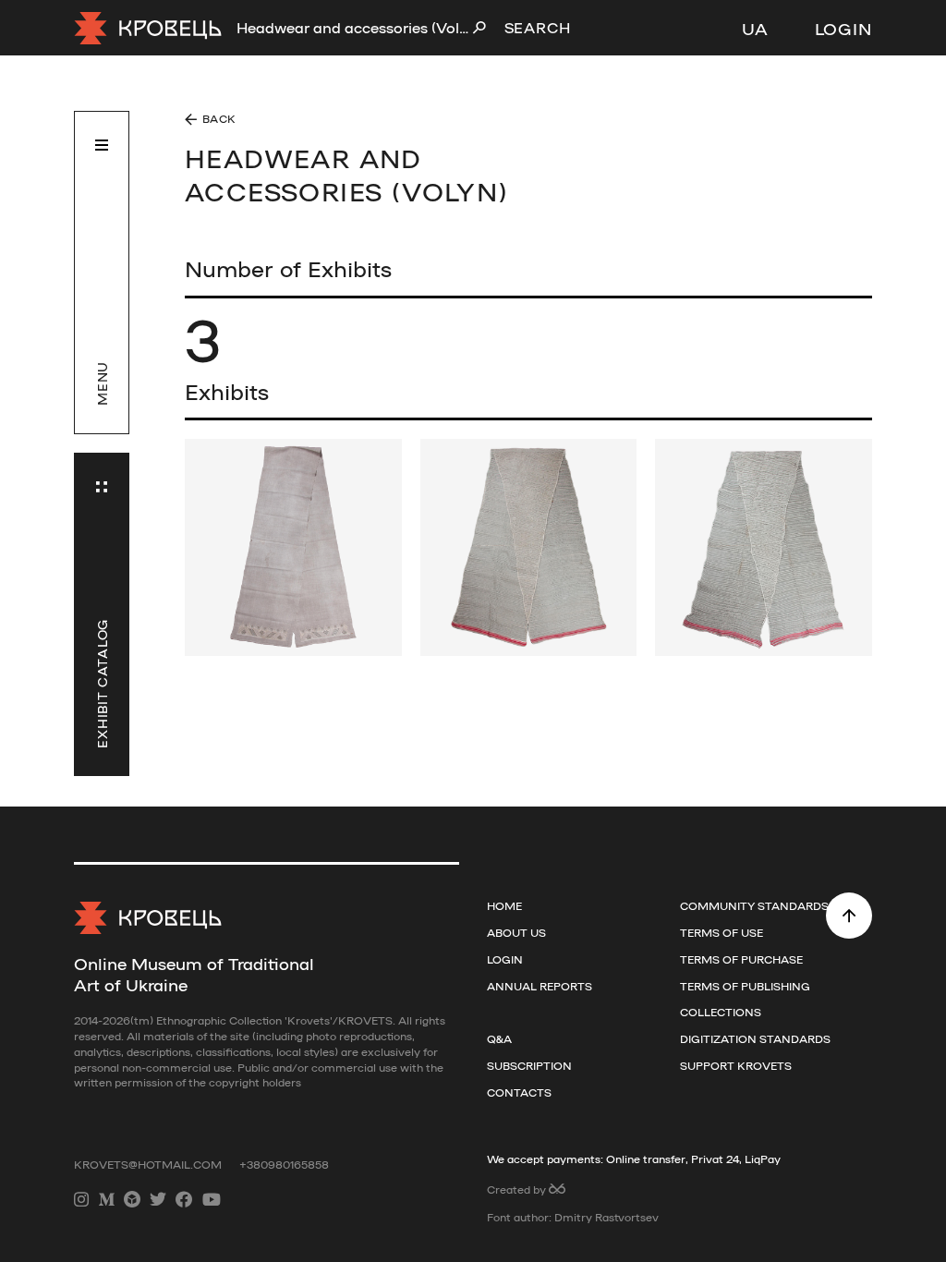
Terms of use (721, 932)
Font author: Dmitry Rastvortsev (573, 1216)
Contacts (519, 1092)
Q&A (499, 1038)
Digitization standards (755, 1038)
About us (516, 932)
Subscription (529, 1065)
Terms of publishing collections (745, 999)
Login (844, 28)
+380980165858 (284, 1164)
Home (504, 905)
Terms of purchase (741, 959)
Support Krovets (736, 1065)
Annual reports (539, 985)
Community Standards (754, 905)
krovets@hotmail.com (149, 1164)
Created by (518, 1189)
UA (755, 28)
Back (219, 118)
